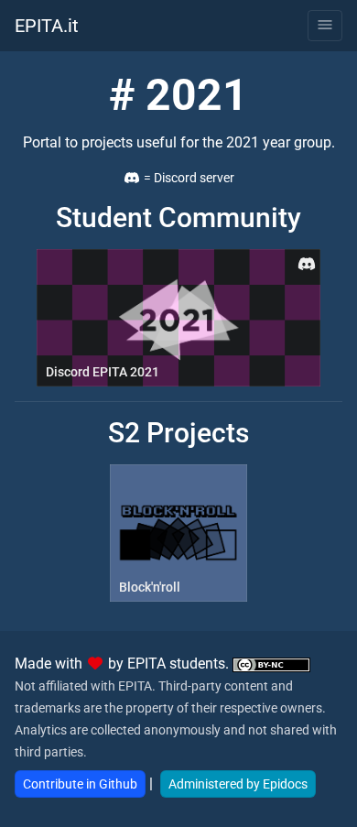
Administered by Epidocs (238, 784)
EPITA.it (47, 26)
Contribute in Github (80, 784)
